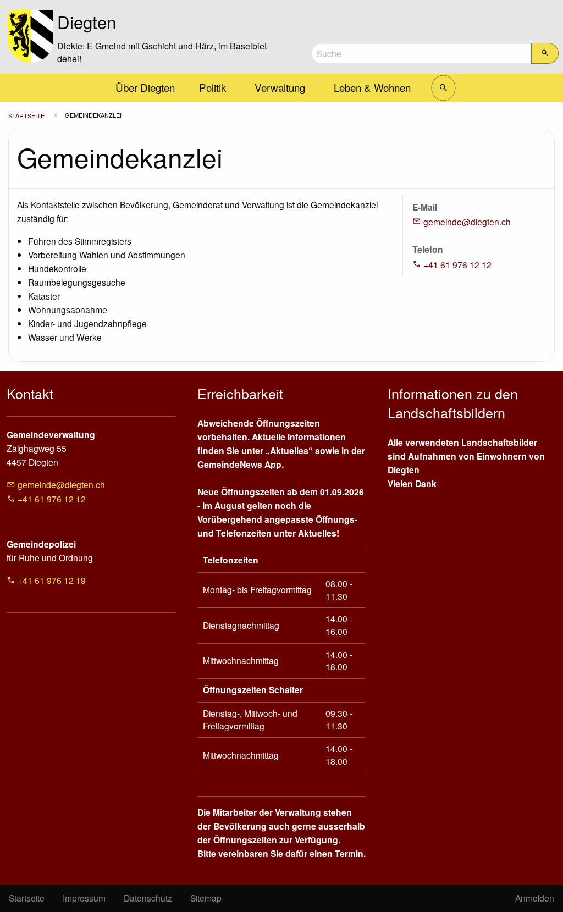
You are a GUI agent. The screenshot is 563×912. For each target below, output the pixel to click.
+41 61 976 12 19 (52, 580)
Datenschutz (148, 898)
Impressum (84, 898)
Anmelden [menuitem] (534, 898)
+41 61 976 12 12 (457, 264)
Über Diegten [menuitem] (145, 87)
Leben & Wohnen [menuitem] (372, 87)
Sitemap (206, 898)
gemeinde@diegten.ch (467, 221)
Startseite (26, 115)
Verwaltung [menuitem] (280, 87)
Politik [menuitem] (212, 87)
